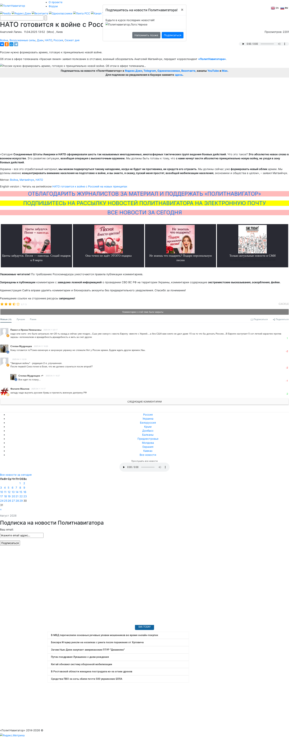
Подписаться (172, 35)
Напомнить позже (146, 35)
